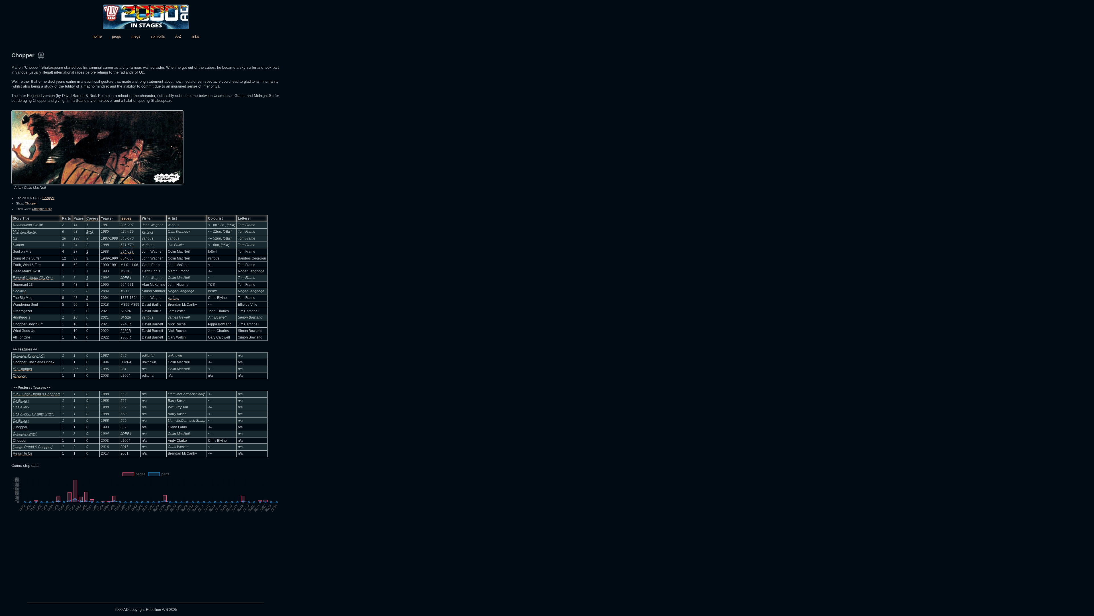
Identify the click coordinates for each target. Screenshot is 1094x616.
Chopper (48, 198)
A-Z (178, 36)
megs (135, 36)
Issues (126, 218)
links (195, 36)
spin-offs (158, 36)
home (97, 36)
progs (116, 36)
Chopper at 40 (42, 208)
